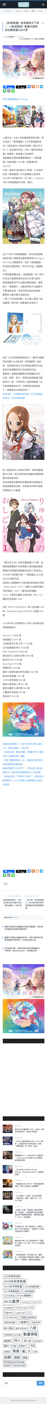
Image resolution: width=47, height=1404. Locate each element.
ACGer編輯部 (9, 37)
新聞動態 (41, 39)
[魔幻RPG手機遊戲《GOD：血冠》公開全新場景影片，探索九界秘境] (8, 1129)
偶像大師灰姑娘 (21, 1328)
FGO (32, 1307)
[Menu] (4, 4)
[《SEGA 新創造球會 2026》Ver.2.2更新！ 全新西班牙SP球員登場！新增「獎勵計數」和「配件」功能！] (8, 1141)
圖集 (6, 1346)
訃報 (35, 1352)
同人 (17, 1340)
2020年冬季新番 (9, 1296)
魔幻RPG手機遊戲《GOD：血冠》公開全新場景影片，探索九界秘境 (29, 1130)
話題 (7, 1357)
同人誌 (27, 1340)
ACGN (32, 39)
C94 (33, 1302)
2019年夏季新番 (32, 1286)
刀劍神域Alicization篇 (12, 1335)
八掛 (33, 1327)
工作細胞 (13, 1346)
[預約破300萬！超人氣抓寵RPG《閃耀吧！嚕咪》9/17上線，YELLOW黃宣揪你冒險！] (8, 1240)
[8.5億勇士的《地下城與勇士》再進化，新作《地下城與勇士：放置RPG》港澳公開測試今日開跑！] (8, 1226)
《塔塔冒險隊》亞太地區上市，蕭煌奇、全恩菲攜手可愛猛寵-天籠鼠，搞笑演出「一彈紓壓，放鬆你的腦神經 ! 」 (29, 1257)
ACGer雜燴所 (24, 1295)
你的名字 (36, 1322)
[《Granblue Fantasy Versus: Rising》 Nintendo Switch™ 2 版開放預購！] (8, 1169)
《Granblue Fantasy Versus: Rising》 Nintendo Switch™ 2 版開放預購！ (29, 1171)
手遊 (32, 1345)
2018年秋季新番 (15, 1281)
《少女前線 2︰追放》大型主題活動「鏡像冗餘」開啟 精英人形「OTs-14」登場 (28, 1198)
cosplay (8, 1307)
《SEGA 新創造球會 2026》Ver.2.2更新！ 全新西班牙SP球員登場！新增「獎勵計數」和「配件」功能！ (29, 1143)
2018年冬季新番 (24, 39)
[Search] (43, 4)
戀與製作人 (23, 1346)
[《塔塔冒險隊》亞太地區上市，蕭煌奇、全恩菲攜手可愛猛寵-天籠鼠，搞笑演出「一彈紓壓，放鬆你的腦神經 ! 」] (8, 1254)
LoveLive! (20, 1312)
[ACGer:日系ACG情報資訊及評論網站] (23, 4)
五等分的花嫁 (9, 1322)
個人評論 (8, 1328)
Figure (8, 1312)
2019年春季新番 (11, 1291)
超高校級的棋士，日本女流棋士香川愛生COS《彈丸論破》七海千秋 (12, 902)
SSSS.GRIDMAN (11, 1317)
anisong (26, 1302)
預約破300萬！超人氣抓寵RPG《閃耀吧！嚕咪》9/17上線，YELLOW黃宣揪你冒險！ (29, 1242)
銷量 (5, 884)
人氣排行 (23, 1322)
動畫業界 (7, 1341)
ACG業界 (12, 1301)
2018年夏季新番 (12, 1276)
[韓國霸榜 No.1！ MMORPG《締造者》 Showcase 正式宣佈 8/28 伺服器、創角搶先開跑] (8, 1155)
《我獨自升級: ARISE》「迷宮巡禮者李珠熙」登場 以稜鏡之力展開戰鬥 (29, 1185)
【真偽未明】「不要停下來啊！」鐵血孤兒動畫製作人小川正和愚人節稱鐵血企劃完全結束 (23, 780)
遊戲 (17, 1357)
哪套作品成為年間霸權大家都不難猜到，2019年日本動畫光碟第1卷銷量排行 (23, 927)
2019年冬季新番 (13, 1286)
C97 (39, 1302)
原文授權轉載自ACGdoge (15, 99)
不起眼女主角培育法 (28, 1317)
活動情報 (7, 1352)
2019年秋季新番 (27, 1291)
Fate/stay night (21, 1308)
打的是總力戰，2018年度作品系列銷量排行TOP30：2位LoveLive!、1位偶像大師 (22, 949)
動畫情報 (30, 1334)
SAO (29, 1313)
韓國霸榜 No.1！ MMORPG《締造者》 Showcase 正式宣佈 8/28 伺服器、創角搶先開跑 (29, 1157)
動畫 (36, 39)
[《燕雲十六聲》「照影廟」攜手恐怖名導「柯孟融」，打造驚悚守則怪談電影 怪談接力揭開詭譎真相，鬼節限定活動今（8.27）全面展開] (8, 1209)
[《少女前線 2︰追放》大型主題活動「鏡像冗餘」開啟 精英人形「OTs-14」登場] (8, 1195)
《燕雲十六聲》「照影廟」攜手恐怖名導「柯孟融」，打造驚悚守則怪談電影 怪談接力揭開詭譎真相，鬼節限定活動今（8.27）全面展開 (29, 1213)
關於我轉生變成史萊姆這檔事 (14, 1362)
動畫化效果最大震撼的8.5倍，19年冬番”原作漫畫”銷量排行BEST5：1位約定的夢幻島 (23, 938)
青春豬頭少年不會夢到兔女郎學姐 (14, 1366)
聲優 (16, 1351)
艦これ (26, 1351)
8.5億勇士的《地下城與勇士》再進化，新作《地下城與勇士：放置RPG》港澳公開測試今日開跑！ (29, 1228)
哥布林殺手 (38, 1341)
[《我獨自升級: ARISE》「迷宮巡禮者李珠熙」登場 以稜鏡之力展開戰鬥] (8, 1183)
